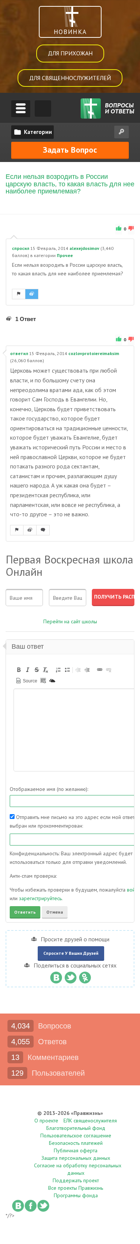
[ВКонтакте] (56, 976)
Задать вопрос (70, 149)
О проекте (46, 1120)
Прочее (65, 255)
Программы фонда (76, 1195)
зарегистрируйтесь (40, 898)
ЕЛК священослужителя (90, 1120)
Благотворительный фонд (75, 1128)
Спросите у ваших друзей (71, 953)
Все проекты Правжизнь (75, 1188)
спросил (20, 248)
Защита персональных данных (75, 1158)
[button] (18, 670)
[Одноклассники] (85, 976)
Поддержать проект (76, 1180)
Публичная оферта (75, 1150)
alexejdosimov (84, 248)
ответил (19, 353)
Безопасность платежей (76, 1143)
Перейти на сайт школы (70, 621)
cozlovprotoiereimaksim (93, 353)
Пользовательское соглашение (75, 1135)
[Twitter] (70, 976)
